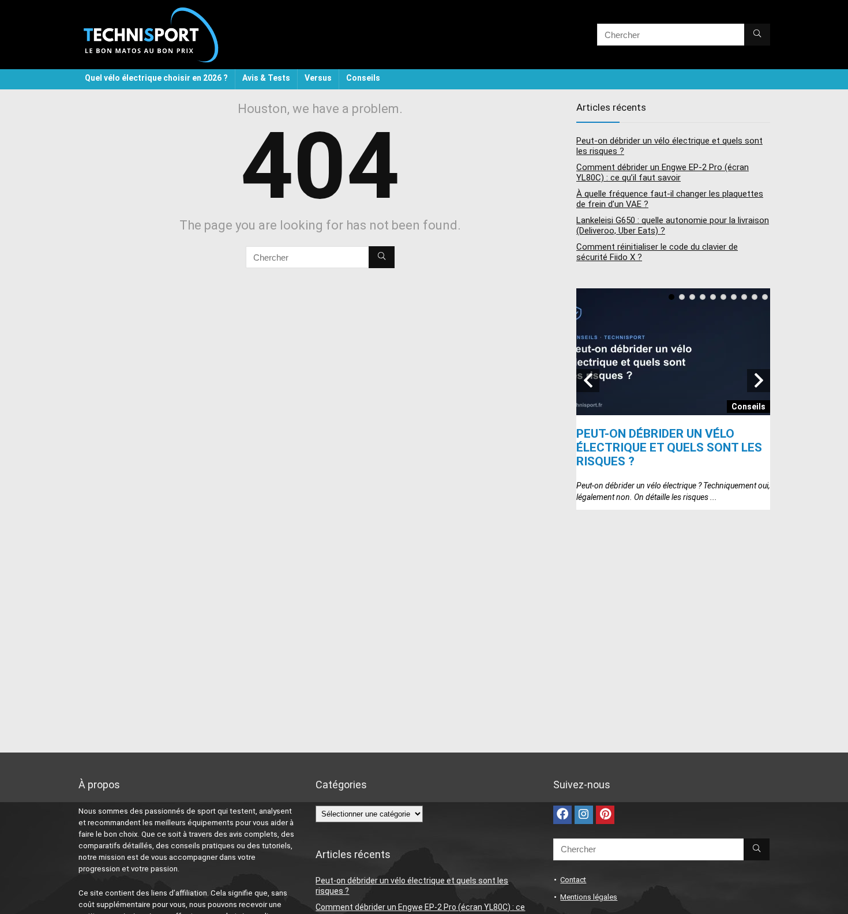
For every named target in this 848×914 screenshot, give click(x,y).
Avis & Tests (266, 77)
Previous (587, 380)
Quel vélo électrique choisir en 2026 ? (156, 77)
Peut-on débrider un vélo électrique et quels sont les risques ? (669, 447)
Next (758, 380)
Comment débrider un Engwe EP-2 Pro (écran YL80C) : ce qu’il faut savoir (662, 172)
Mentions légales (588, 897)
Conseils (363, 77)
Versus (318, 77)
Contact (573, 879)
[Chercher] (757, 35)
